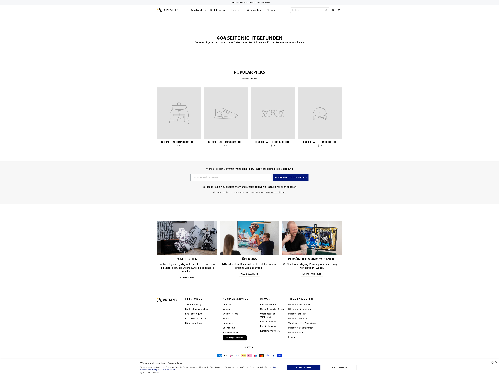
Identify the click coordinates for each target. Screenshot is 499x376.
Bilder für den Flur (297, 313)
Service (271, 10)
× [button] (496, 362)
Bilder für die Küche (297, 318)
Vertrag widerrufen (235, 338)
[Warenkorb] (339, 10)
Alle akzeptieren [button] (303, 367)
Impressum (228, 323)
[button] (210, 372)
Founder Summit (268, 304)
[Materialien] (187, 238)
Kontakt (226, 318)
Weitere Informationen (166, 369)
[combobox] (492, 362)
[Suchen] (326, 10)
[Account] (333, 10)
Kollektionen (217, 10)
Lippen (291, 337)
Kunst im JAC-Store (270, 331)
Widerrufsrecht (230, 313)
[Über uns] (249, 238)
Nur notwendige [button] (339, 367)
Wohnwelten (254, 10)
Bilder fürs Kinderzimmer (300, 309)
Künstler (235, 10)
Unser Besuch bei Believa (272, 309)
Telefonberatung (193, 304)
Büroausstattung (193, 323)
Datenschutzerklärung (276, 192)
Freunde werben (230, 332)
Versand (227, 309)
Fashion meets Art (269, 321)
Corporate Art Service (195, 318)
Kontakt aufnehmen (312, 274)
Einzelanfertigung (193, 313)
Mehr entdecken (249, 78)
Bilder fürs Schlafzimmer (300, 327)
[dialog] (249, 367)
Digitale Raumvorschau (196, 309)
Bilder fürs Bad (295, 332)
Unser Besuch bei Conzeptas (268, 315)
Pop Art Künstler (268, 326)
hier (277, 42)
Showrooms (229, 327)
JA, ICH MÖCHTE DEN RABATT (290, 177)
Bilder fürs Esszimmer (299, 304)
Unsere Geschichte (249, 274)
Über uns (227, 304)
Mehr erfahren (187, 277)
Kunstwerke (197, 10)
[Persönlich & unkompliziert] (312, 238)
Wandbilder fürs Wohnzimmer (303, 323)
